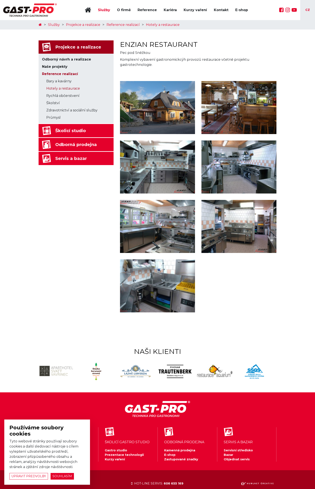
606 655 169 (173, 483)
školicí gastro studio (127, 442)
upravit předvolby (28, 476)
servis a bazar (238, 442)
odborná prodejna (184, 442)
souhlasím (62, 476)
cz (307, 10)
